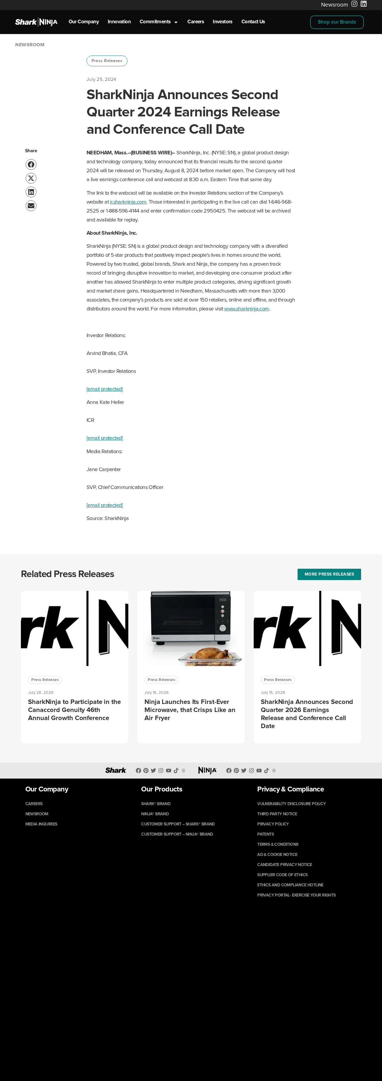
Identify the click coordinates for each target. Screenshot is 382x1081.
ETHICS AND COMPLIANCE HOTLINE (290, 885)
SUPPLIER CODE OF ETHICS (282, 875)
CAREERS (34, 804)
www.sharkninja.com (246, 309)
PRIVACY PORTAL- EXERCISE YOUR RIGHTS (296, 895)
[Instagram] (161, 770)
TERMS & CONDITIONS (277, 844)
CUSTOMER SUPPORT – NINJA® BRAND (177, 834)
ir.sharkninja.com (128, 202)
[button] (337, 22)
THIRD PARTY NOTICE (277, 814)
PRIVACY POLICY (273, 824)
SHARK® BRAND (155, 804)
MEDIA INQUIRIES (41, 824)
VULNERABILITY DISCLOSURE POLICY (291, 804)
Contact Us (253, 21)
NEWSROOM (36, 814)
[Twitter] (153, 770)
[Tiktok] (266, 770)
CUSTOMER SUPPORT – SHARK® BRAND (178, 824)
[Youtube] (168, 770)
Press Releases (107, 61)
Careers (195, 21)
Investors (222, 21)
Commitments (155, 21)
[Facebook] (138, 770)
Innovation (119, 21)
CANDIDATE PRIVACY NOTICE (284, 865)
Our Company (84, 21)
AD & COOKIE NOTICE (277, 855)
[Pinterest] (146, 770)
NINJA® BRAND (155, 814)
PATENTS (265, 834)
